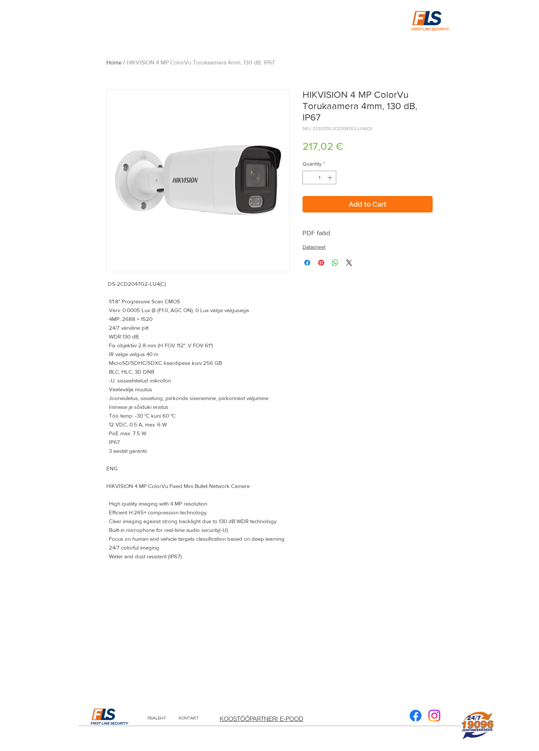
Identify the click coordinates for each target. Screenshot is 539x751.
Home (114, 62)
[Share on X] (349, 262)
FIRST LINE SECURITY (109, 723)
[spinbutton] (319, 177)
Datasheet (314, 247)
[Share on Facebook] (307, 262)
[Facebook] (415, 716)
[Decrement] (308, 177)
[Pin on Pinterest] (321, 262)
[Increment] (330, 177)
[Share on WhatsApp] (335, 262)
